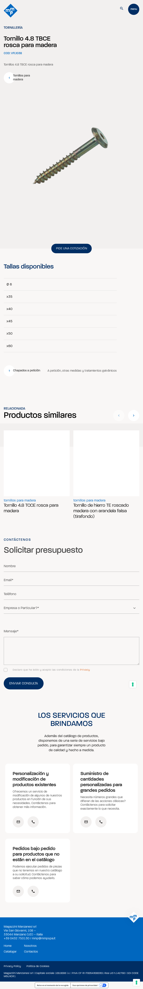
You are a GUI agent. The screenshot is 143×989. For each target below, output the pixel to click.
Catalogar (10, 951)
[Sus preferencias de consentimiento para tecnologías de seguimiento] (136, 982)
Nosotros (30, 946)
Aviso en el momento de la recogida (53, 985)
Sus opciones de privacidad (84, 985)
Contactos (31, 951)
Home (8, 946)
